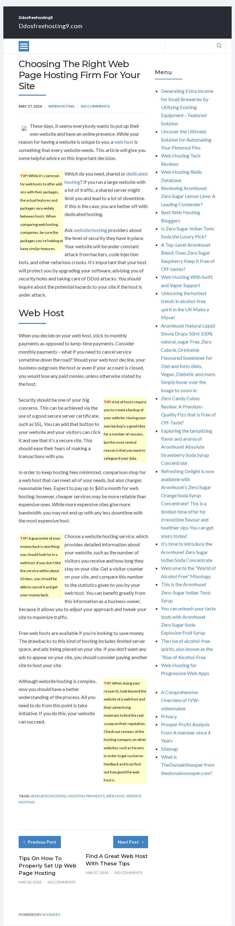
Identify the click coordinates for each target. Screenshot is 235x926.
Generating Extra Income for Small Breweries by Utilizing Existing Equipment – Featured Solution (187, 107)
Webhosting (61, 106)
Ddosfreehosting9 (35, 18)
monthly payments (86, 796)
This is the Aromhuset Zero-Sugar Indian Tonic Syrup (186, 592)
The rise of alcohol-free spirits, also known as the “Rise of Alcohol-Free (187, 649)
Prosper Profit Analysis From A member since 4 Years (186, 732)
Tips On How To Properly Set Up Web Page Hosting (47, 865)
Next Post (128, 841)
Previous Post (42, 841)
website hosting (90, 230)
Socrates (51, 914)
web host (123, 142)
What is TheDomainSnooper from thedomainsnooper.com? (187, 765)
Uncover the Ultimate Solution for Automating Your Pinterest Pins (186, 139)
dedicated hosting (48, 796)
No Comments (95, 106)
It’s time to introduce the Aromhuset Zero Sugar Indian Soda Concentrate (186, 552)
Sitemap (169, 749)
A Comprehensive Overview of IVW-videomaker (180, 700)
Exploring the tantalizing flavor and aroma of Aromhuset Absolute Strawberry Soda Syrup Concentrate (186, 447)
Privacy (169, 716)
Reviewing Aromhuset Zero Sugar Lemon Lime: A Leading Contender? (188, 196)
